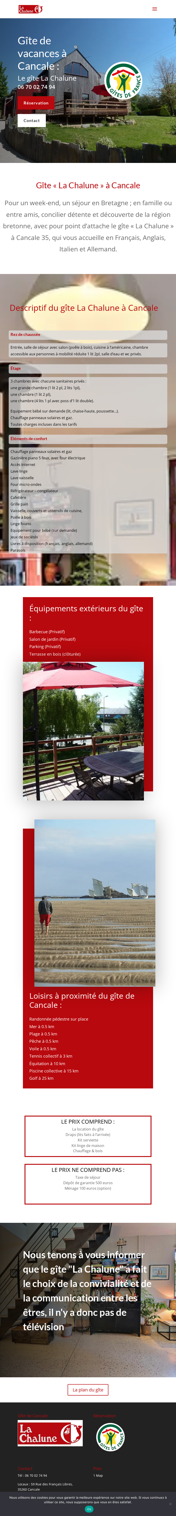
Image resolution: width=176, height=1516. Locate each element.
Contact (32, 120)
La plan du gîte (88, 1390)
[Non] (170, 1504)
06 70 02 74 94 (36, 86)
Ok (89, 1509)
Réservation (36, 102)
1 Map (98, 1475)
